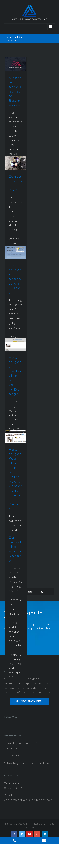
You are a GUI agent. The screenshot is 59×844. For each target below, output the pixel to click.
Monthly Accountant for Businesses (15, 91)
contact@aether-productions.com (28, 800)
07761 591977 (14, 788)
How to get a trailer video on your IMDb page (15, 376)
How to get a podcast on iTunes (15, 279)
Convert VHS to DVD (20, 755)
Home (9, 40)
